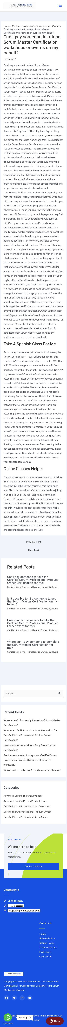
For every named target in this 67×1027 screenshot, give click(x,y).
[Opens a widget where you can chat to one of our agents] (55, 1021)
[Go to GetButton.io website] (8, 1024)
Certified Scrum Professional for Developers (27, 806)
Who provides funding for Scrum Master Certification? (32, 770)
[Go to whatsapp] (8, 1017)
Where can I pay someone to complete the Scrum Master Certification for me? (33, 645)
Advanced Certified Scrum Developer (23, 795)
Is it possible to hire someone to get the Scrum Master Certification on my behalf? (32, 601)
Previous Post (33, 542)
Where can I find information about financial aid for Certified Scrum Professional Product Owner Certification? (30, 735)
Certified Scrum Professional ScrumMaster (26, 817)
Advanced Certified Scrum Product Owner (26, 801)
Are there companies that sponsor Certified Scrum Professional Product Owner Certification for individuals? (30, 760)
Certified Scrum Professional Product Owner (36, 26)
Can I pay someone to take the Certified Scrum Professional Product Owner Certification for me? (32, 580)
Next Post (33, 550)
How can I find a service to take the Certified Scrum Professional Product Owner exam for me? (32, 623)
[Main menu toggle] (60, 5)
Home (7, 26)
